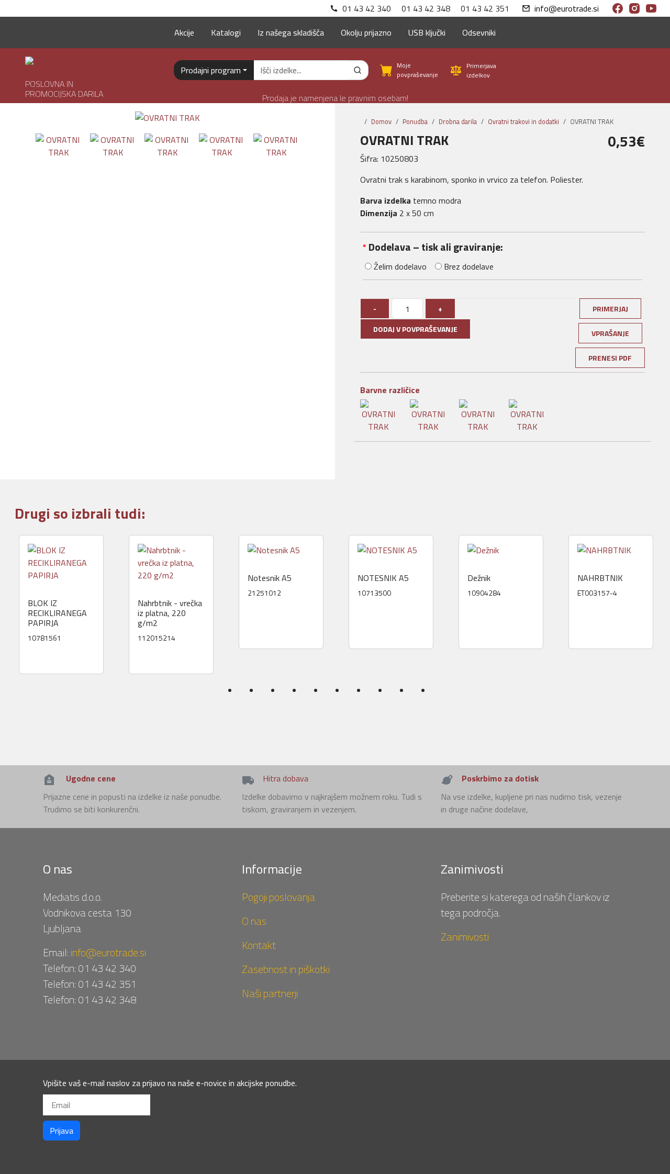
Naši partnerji (270, 993)
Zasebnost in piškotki (286, 969)
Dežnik (478, 578)
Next (663, 625)
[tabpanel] (61, 604)
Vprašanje (610, 333)
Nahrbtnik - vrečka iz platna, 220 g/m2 (170, 613)
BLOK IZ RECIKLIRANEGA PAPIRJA (57, 613)
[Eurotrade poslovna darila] (53, 59)
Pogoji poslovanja (278, 897)
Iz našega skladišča (291, 32)
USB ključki (426, 32)
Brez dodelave (468, 266)
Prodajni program (211, 70)
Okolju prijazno (366, 32)
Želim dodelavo (399, 266)
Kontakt (259, 945)
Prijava (61, 1130)
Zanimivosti (465, 937)
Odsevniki (479, 32)
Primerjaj (610, 308)
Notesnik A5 (270, 578)
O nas (254, 921)
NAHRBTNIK (600, 578)
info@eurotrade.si (566, 8)
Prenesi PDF (610, 357)
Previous (11, 625)
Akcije (184, 32)
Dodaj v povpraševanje (415, 328)
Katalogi (226, 32)
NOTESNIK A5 (383, 578)
